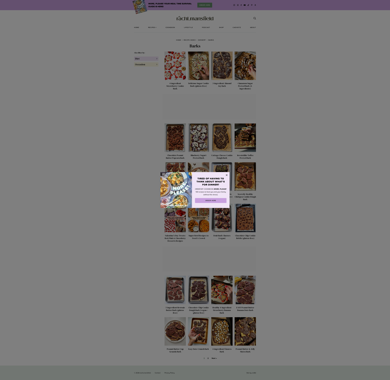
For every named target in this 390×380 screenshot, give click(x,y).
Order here (210, 200)
